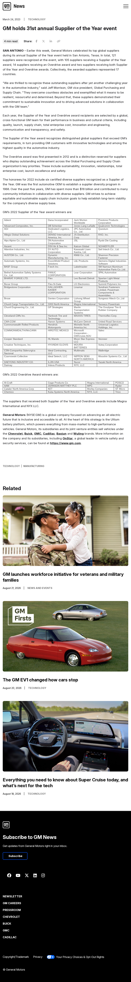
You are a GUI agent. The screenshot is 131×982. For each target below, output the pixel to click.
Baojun (61, 433)
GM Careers (12, 903)
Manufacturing (33, 466)
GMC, (38, 433)
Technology (11, 466)
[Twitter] (27, 875)
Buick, (28, 433)
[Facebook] (9, 875)
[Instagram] (43, 875)
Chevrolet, (16, 433)
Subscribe (15, 856)
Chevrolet (11, 916)
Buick (7, 923)
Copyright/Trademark (16, 956)
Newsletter (12, 896)
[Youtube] (18, 875)
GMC (6, 930)
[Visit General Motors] (65, 824)
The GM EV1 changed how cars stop (40, 679)
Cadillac (49, 433)
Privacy (37, 956)
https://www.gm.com (65, 443)
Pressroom (12, 910)
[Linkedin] (35, 875)
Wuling (78, 433)
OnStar (68, 438)
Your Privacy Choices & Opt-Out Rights (80, 957)
